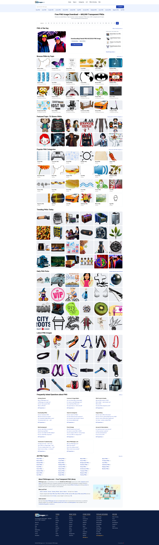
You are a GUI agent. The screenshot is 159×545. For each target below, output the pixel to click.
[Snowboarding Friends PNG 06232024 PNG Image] (52, 41)
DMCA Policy (37, 529)
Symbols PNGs (41, 470)
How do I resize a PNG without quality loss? (105, 418)
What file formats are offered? (44, 416)
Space (84, 526)
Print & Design (70, 427)
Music (70, 528)
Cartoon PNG (72, 493)
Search (113, 526)
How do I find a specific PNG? (44, 403)
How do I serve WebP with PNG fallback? (46, 432)
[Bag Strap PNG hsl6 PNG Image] (115, 370)
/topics (75, 491)
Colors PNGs (40, 468)
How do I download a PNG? (43, 414)
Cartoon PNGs (99, 520)
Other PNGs (40, 458)
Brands (70, 526)
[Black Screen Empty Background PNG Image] (101, 294)
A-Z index (54, 495)
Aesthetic (71, 535)
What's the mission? (71, 445)
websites (56, 502)
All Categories (115, 522)
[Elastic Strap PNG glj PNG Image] (72, 370)
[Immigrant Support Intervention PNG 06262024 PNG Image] (115, 261)
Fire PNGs (98, 531)
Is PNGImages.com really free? (44, 402)
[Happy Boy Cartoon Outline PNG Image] (72, 309)
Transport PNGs (84, 470)
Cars (56, 531)
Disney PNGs (84, 466)
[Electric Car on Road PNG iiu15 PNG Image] (101, 247)
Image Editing (99, 412)
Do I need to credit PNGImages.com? (74, 402)
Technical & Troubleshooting (45, 441)
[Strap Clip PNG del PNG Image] (72, 342)
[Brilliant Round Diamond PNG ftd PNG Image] (87, 309)
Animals (45, 491)
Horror (70, 531)
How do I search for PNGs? (72, 414)
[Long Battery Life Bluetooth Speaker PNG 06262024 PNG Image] (87, 233)
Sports (61, 491)
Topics (74, 2)
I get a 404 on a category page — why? (46, 445)
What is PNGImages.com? (43, 400)
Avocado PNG (86, 9)
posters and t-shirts (62, 502)
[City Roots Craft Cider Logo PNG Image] (43, 323)
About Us (37, 522)
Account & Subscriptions (102, 427)
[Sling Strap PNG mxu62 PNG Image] (43, 356)
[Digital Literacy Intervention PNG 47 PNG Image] (72, 233)
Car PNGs (98, 526)
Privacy (36, 531)
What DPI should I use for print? (73, 429)
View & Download (77, 44)
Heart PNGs (98, 529)
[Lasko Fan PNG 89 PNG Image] (115, 247)
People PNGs (62, 474)
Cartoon (49, 491)
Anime (41, 491)
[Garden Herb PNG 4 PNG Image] (115, 233)
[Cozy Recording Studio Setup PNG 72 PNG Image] (72, 218)
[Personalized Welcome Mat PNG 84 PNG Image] (101, 261)
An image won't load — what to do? (45, 443)
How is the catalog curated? (73, 447)
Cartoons (71, 520)
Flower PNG (52, 493)
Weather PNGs (106, 468)
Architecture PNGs (85, 468)
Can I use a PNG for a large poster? (74, 434)
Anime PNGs (40, 464)
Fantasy (84, 524)
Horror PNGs (84, 460)
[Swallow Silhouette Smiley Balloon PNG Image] (115, 323)
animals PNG (72, 9)
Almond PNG (65, 9)
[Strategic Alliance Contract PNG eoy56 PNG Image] (58, 247)
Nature (65, 491)
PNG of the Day (93, 2)
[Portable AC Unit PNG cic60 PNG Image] (115, 218)
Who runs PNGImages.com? (72, 443)
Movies (57, 491)
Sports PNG (77, 493)
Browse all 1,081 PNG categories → (116, 149)
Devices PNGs (62, 470)
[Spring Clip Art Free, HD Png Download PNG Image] (72, 280)
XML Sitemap (115, 528)
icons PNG (44, 9)
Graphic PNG (50, 9)
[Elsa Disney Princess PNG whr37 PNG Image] (87, 294)
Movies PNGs (62, 462)
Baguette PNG (116, 9)
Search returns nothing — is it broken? (46, 449)
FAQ (99, 2)
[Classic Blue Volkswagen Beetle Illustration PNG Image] (58, 280)
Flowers (70, 522)
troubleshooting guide (43, 504)
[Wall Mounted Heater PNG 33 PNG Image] (43, 218)
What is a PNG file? (42, 405)
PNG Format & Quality (101, 398)
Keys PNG (38, 9)
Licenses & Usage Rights (73, 398)
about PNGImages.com (50, 500)
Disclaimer (37, 535)
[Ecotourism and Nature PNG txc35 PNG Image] (58, 261)
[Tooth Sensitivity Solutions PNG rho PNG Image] (72, 247)
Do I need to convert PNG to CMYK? (74, 431)
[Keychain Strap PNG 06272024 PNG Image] (115, 342)
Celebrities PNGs (106, 464)
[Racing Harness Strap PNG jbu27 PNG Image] (87, 342)
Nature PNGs (40, 460)
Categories (81, 2)
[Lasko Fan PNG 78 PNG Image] (101, 233)
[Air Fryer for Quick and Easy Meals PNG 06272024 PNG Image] (115, 385)
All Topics (114, 520)
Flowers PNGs (62, 468)
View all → (121, 456)
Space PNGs (105, 458)
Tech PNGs (105, 462)
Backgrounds (71, 533)
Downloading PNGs (42, 412)
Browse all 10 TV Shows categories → (115, 116)
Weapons (85, 522)
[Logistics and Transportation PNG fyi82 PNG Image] (72, 261)
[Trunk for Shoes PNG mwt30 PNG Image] (87, 218)
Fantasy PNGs (84, 474)
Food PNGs (40, 466)
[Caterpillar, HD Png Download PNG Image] (43, 309)
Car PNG (66, 493)
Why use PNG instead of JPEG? (102, 400)
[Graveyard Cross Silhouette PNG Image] (101, 280)
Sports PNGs (82, 41)
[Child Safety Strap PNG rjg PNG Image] (87, 356)
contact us (52, 504)
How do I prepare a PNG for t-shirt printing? (76, 432)
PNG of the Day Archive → (118, 28)
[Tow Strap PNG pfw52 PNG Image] (58, 342)
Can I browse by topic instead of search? (75, 418)
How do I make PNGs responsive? (45, 434)
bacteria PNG (108, 9)
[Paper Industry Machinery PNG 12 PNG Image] (43, 261)
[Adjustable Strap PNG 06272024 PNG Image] (58, 385)
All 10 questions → (41, 407)
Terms (36, 533)
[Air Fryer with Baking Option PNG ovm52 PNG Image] (72, 385)
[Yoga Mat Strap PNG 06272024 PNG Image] (43, 342)
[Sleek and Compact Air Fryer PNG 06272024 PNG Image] (101, 385)
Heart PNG (57, 493)
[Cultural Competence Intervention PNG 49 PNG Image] (87, 261)
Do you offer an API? (100, 434)
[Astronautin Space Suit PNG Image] (101, 323)
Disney (84, 516)
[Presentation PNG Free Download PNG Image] (115, 309)
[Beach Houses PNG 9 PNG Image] (43, 280)
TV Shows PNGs (106, 460)
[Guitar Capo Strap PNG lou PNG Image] (101, 342)
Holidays (71, 518)
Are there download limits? (101, 432)
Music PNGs (83, 458)
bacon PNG (101, 9)
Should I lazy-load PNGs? (43, 431)
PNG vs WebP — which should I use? (103, 402)
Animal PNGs (98, 524)
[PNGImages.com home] (40, 2)
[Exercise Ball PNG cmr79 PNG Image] (115, 280)
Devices (70, 524)
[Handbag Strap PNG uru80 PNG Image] (72, 356)
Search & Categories (72, 412)
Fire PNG (62, 493)
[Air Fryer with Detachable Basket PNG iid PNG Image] (58, 218)
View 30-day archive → (110, 51)
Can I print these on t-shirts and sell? (74, 405)
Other (57, 516)
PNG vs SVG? (98, 403)
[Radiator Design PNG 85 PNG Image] (58, 233)
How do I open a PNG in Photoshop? (103, 414)
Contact (36, 524)
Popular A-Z (114, 524)
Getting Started (42, 398)
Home (69, 2)
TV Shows (85, 528)
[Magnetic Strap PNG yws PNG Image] (43, 370)
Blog (36, 526)
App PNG (79, 9)
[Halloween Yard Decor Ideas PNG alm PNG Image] (43, 294)
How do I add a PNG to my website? (45, 429)
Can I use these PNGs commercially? (74, 400)
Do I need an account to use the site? (103, 429)
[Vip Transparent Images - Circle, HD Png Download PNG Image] (58, 294)
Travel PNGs (62, 460)
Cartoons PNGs (62, 466)
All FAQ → (121, 394)
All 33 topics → (120, 56)
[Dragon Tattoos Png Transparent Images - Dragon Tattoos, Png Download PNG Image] (72, 323)
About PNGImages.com (72, 441)
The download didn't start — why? (45, 420)
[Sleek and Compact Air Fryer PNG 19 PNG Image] (87, 385)
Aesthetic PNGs (84, 464)
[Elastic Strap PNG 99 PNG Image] (58, 370)
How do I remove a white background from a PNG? (106, 416)
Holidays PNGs (62, 464)
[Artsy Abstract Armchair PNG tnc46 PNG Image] (101, 218)
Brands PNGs (62, 472)
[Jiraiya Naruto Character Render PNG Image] (87, 323)
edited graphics (72, 502)
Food (57, 524)
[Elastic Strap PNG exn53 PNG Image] (87, 370)
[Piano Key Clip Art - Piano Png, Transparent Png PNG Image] (115, 294)
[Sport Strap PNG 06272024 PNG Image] (101, 370)
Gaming (53, 491)
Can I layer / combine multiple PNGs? (103, 420)
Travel (57, 533)
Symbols (57, 528)
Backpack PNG (94, 9)
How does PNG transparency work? (103, 405)
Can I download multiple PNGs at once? (46, 418)
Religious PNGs (106, 466)
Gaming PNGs (62, 458)
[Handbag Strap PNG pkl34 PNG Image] (58, 356)
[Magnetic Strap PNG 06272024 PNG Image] (115, 356)
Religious (84, 533)
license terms (62, 500)
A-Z (87, 2)
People (70, 529)
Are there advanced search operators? (75, 416)
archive (85, 485)
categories (83, 481)
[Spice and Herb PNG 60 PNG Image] (87, 247)
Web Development (42, 427)
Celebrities (85, 531)
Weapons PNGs (84, 472)
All (117, 23)
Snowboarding (75, 41)
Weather (84, 535)
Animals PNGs (41, 462)
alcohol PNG (58, 9)
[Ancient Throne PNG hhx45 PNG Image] (58, 309)
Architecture (85, 518)
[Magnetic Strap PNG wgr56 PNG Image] (101, 356)
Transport (85, 520)
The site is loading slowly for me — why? (46, 447)
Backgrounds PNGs (85, 462)
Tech (84, 529)
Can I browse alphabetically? (73, 420)
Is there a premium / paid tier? (102, 431)
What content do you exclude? (73, 449)
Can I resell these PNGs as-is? (73, 403)
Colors (57, 526)
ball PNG (122, 9)
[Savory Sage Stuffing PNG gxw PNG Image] (43, 233)
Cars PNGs (40, 474)
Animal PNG (83, 493)
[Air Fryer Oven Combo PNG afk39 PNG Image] (43, 247)
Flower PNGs (98, 528)
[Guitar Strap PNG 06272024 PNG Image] (43, 385)
